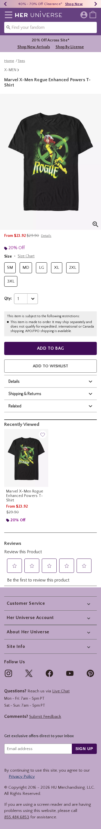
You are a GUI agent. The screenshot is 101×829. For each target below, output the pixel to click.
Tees (21, 61)
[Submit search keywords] (8, 27)
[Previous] (5, 4)
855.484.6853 (16, 817)
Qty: (8, 298)
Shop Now (74, 4)
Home (9, 61)
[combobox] (50, 27)
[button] (7, 14)
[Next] (95, 4)
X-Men (10, 70)
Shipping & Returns (24, 393)
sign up (84, 748)
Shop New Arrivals (33, 47)
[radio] (10, 267)
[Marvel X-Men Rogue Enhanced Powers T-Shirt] (26, 458)
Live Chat (61, 691)
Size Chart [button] (26, 256)
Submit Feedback (45, 716)
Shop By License (70, 47)
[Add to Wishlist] (43, 434)
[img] (8, 673)
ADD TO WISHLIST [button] (50, 366)
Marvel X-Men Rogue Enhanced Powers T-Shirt (24, 496)
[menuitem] (93, 14)
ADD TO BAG (50, 348)
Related (14, 405)
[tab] (50, 162)
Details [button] (46, 236)
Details (14, 381)
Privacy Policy (22, 776)
